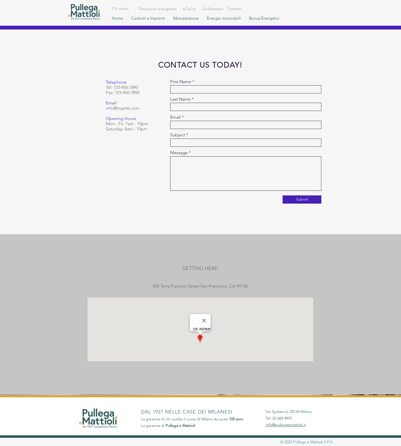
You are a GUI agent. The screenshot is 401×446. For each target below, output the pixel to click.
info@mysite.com (122, 108)
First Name (180, 82)
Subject (177, 135)
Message (179, 153)
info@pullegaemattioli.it (286, 424)
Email (175, 117)
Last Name (180, 99)
